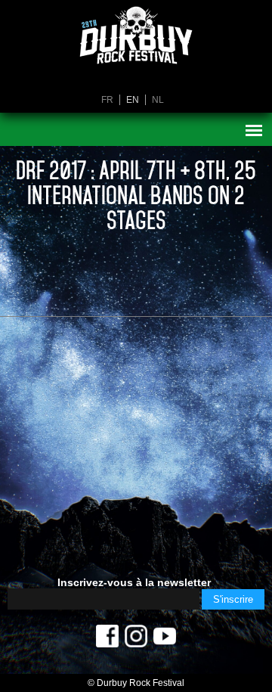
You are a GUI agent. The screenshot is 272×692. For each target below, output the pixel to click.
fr (107, 100)
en (132, 100)
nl (158, 100)
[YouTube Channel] (164, 640)
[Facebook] (107, 640)
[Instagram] (136, 640)
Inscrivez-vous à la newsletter (134, 582)
